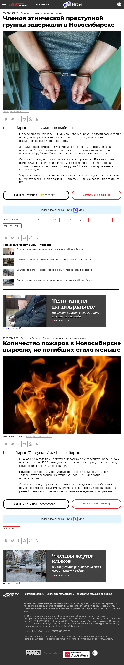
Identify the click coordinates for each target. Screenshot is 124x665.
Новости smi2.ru (13, 328)
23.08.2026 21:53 (10, 338)
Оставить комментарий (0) (96, 195)
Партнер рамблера (51, 653)
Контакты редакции (34, 594)
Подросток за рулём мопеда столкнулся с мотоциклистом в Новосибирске (55, 280)
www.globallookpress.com (16, 111)
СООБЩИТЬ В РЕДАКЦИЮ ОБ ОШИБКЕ (94, 594)
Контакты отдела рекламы (60, 594)
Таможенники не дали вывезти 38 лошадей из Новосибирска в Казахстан (54, 259)
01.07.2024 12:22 (10, 13)
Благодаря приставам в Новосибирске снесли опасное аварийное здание (54, 270)
